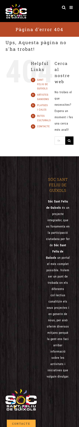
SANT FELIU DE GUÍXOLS (42, 84)
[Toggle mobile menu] (71, 7)
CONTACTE (43, 126)
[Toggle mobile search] (64, 7)
